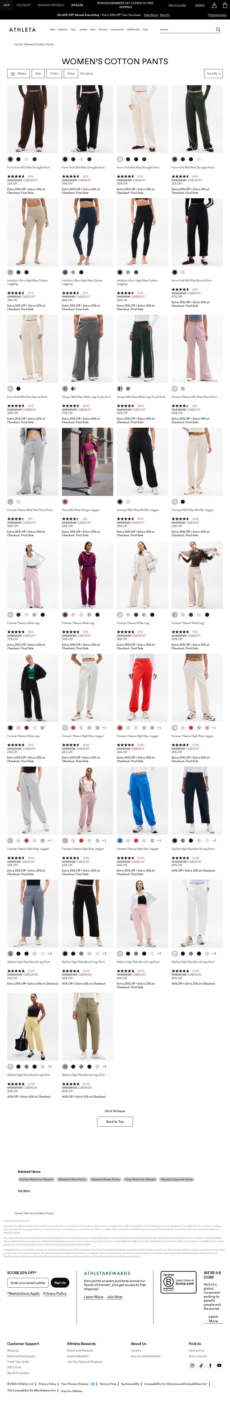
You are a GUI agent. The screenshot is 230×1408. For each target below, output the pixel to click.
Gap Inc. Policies (71, 1391)
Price (71, 73)
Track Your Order (18, 1362)
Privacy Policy (54, 1293)
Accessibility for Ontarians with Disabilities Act (176, 1384)
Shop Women (151, 14)
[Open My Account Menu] (214, 5)
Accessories (117, 29)
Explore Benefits (77, 1356)
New (52, 29)
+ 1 (104, 728)
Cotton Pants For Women (36, 1179)
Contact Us (196, 1350)
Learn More (93, 1297)
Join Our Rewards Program (84, 1362)
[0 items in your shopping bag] (224, 5)
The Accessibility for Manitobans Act (31, 1390)
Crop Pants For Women (140, 1179)
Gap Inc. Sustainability (146, 1356)
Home (18, 44)
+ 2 (214, 840)
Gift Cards (14, 1367)
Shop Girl (165, 14)
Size (38, 73)
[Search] (218, 29)
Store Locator (198, 1356)
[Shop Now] (115, 15)
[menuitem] (53, 30)
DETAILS (199, 5)
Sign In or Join (177, 5)
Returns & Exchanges (21, 1356)
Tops (73, 29)
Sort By (212, 73)
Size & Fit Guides (18, 1373)
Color (54, 73)
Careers (136, 1350)
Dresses (103, 29)
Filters (21, 73)
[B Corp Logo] (179, 1282)
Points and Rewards (80, 1350)
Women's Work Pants (72, 1179)
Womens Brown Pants (105, 1179)
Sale (145, 29)
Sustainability (130, 1384)
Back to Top (115, 1122)
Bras (93, 29)
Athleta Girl (133, 29)
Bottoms (62, 29)
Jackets (83, 29)
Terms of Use (108, 1384)
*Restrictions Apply (23, 1293)
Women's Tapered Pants (176, 1179)
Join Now (114, 1297)
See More (24, 1190)
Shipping (13, 1350)
